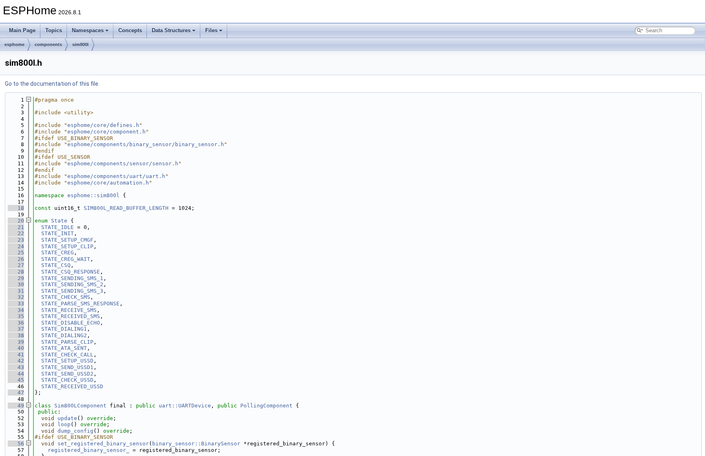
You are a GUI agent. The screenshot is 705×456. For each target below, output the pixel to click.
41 (16, 354)
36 (16, 323)
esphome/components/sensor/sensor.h (122, 163)
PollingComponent (266, 406)
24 (16, 246)
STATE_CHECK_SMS (65, 297)
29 (16, 278)
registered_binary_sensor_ (88, 450)
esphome (14, 44)
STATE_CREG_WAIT (65, 259)
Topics (53, 30)
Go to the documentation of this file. (52, 83)
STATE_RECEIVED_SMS (70, 316)
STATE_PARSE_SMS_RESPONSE (80, 303)
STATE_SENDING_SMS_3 (72, 291)
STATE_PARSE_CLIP (67, 342)
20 (16, 221)
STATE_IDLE (57, 227)
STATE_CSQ (56, 265)
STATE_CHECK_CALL (67, 354)
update (67, 418)
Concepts (130, 30)
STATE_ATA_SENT (64, 348)
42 (16, 361)
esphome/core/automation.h (108, 183)
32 (16, 297)
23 (16, 240)
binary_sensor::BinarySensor (196, 443)
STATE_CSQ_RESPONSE (70, 272)
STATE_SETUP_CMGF (67, 240)
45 (16, 380)
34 (16, 310)
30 (16, 284)
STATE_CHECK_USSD (67, 380)
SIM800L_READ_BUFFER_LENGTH (126, 208)
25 (16, 252)
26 (16, 259)
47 (16, 392)
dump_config (75, 431)
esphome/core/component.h (106, 132)
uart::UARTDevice (185, 406)
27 (16, 265)
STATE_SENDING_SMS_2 (72, 284)
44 (16, 374)
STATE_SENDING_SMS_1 (72, 278)
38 (16, 335)
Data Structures (171, 30)
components (48, 44)
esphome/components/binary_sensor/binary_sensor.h (145, 144)
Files (211, 30)
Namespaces (88, 30)
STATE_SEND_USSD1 (67, 367)
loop (64, 424)
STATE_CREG (57, 252)
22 (16, 233)
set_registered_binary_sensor (103, 443)
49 (16, 406)
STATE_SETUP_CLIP (67, 246)
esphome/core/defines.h (103, 125)
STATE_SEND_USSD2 (67, 374)
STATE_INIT (57, 233)
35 (16, 316)
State (59, 221)
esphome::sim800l (93, 195)
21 (16, 227)
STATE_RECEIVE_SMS (69, 310)
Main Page (22, 30)
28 (16, 272)
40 (16, 348)
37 (16, 329)
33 (16, 303)
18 (16, 208)
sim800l (80, 44)
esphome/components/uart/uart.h (116, 176)
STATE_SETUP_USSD (67, 361)
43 (16, 367)
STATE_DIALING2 (64, 335)
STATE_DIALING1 (64, 329)
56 (16, 443)
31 (16, 291)
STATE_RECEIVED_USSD (72, 386)
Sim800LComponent (80, 406)
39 (16, 342)
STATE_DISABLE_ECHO (70, 323)
